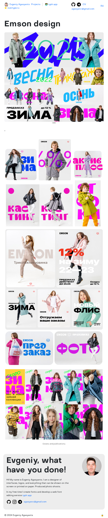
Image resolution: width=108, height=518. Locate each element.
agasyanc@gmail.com (83, 9)
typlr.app (27, 495)
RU (102, 6)
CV (84, 4)
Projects (35, 4)
